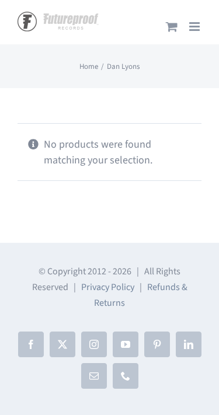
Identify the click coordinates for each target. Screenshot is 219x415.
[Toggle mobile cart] (172, 26)
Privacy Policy (107, 287)
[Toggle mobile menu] (195, 26)
